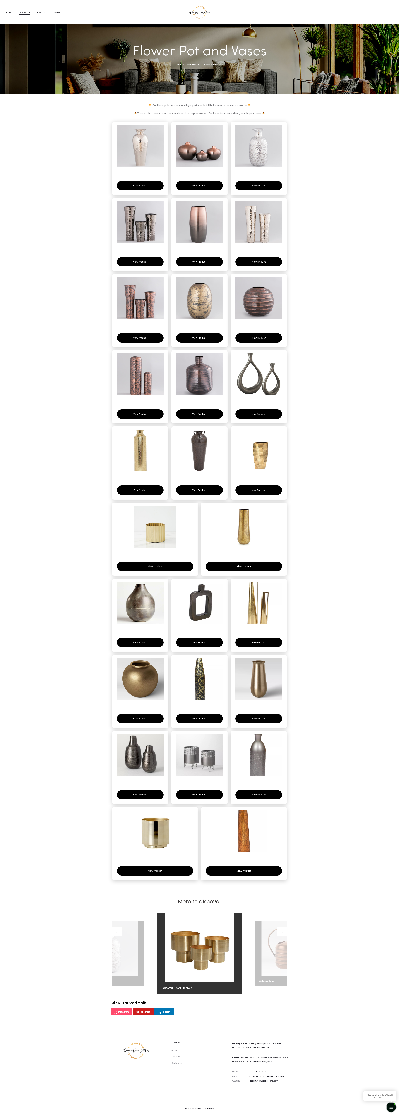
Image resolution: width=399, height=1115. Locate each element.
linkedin (166, 1011)
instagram (123, 1011)
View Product (140, 185)
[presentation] (117, 931)
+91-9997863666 (257, 1071)
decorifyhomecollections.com (263, 1080)
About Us (42, 12)
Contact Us (176, 1063)
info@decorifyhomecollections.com (266, 1076)
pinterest (145, 1011)
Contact (58, 12)
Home (9, 12)
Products (24, 12)
